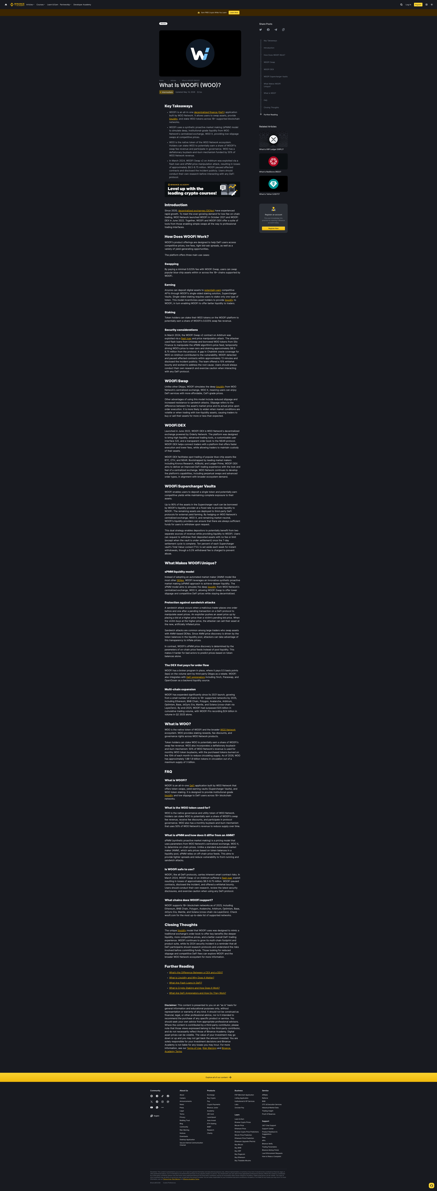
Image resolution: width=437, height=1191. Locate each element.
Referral (265, 1098)
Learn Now (234, 12)
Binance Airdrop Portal (270, 1150)
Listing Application (241, 1098)
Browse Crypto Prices (243, 1122)
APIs (263, 1140)
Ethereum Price (240, 1129)
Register (418, 4)
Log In (408, 4)
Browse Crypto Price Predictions (247, 1132)
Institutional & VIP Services (244, 1101)
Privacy (182, 1117)
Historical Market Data (270, 1108)
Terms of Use (167, 1179)
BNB (263, 1101)
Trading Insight (267, 1111)
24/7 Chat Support (269, 1125)
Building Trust (185, 1120)
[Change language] (426, 5)
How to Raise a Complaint (271, 1156)
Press (182, 1108)
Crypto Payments (213, 1104)
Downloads (184, 1136)
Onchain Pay (239, 1108)
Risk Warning (184, 1130)
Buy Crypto (211, 1098)
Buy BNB (238, 1148)
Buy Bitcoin (239, 1145)
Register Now (273, 228)
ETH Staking (211, 1124)
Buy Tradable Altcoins (243, 1160)
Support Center (268, 1129)
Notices (182, 1133)
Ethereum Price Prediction (244, 1138)
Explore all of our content (217, 1077)
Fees (264, 1137)
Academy (210, 1111)
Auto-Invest (211, 1120)
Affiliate (265, 1095)
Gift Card (210, 1114)
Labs (236, 1104)
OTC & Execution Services (272, 1104)
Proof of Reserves (268, 1114)
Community (184, 1127)
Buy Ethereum (240, 1157)
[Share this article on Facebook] (268, 29)
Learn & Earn (239, 1119)
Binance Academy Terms (191, 1179)
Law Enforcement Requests (272, 1153)
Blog (181, 1124)
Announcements (186, 1101)
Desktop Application (187, 1139)
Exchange (211, 1095)
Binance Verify (267, 1144)
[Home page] (17, 4)
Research (210, 1130)
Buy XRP (238, 1151)
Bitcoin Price (239, 1125)
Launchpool (211, 1117)
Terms (182, 1114)
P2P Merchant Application (244, 1095)
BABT (209, 1127)
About (182, 1095)
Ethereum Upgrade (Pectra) (245, 1141)
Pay (208, 1101)
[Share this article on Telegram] (275, 29)
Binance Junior (212, 1108)
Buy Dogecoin (240, 1154)
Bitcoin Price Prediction (243, 1135)
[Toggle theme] (431, 4)
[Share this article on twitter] (260, 29)
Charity (209, 1133)
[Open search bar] (401, 5)
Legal (182, 1111)
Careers (182, 1098)
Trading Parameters (269, 1147)
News (182, 1104)
